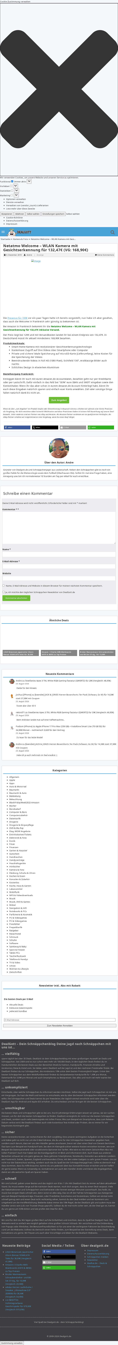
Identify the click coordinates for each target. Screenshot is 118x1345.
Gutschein (14, 853)
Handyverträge (16, 860)
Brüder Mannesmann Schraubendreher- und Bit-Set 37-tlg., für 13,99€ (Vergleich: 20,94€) (97, 654)
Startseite (5, 239)
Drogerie (13, 821)
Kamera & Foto (20, 239)
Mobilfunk (14, 892)
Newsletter (92, 1260)
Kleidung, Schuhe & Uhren (22, 873)
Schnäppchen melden (97, 1256)
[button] (59, 89)
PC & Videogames (18, 917)
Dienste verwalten (15, 202)
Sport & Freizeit (17, 949)
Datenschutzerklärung (17, 220)
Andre (29, 255)
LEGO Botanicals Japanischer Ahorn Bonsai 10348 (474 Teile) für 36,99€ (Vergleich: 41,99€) (19, 654)
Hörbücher (14, 866)
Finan (12, 844)
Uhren (12, 965)
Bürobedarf (15, 809)
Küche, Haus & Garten (20, 885)
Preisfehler (14, 924)
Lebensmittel (15, 889)
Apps (11, 783)
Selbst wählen (33, 213)
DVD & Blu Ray (16, 828)
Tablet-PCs (14, 952)
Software (13, 943)
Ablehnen (19, 213)
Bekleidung (14, 796)
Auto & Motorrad (17, 786)
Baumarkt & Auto (18, 793)
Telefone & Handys (18, 959)
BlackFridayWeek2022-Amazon (24, 802)
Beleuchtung (15, 799)
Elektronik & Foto (18, 837)
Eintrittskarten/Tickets (20, 834)
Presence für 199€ (18, 317)
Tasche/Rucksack (17, 956)
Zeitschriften (15, 972)
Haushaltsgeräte (17, 863)
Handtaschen (16, 857)
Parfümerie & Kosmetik (20, 914)
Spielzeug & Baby (17, 946)
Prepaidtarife (15, 927)
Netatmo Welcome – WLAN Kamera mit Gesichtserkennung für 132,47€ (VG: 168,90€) (45, 247)
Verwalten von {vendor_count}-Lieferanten (27, 205)
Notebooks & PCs (18, 911)
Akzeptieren (6, 213)
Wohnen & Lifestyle (19, 968)
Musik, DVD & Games (19, 901)
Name (6, 549)
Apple (12, 780)
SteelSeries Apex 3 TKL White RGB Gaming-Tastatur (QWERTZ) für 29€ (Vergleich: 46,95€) (68, 680)
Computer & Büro (18, 812)
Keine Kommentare (105, 255)
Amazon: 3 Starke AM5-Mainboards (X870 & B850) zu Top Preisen (18, 1268)
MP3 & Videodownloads (21, 895)
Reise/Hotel (15, 933)
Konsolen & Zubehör (19, 879)
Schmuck (13, 937)
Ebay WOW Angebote (19, 831)
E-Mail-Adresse (11, 561)
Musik (12, 898)
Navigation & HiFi (18, 908)
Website (6, 573)
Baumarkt (14, 789)
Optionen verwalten (16, 199)
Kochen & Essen (17, 876)
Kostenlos (14, 882)
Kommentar (9, 509)
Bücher (12, 805)
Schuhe (13, 940)
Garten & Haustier (18, 850)
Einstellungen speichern (53, 213)
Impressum (11, 223)
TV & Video (14, 962)
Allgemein (14, 777)
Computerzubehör (18, 815)
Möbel (12, 905)
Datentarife (15, 818)
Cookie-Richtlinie (14, 217)
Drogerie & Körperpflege (21, 825)
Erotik (12, 841)
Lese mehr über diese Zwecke (20, 208)
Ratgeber (13, 930)
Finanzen (13, 847)
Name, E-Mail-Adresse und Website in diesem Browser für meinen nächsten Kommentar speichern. (54, 585)
